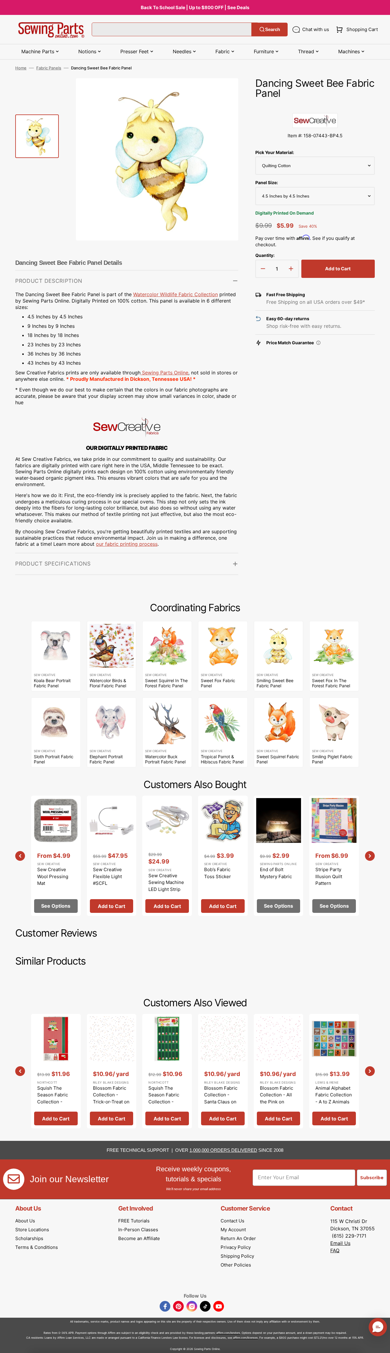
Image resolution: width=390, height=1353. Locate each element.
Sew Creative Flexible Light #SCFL (107, 876)
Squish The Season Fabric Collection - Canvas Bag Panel (52, 1101)
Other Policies (236, 1265)
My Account (233, 1229)
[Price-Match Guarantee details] (318, 343)
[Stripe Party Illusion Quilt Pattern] (334, 856)
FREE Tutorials (134, 1221)
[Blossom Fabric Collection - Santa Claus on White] (223, 1071)
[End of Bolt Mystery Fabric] (278, 856)
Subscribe (372, 1177)
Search (272, 29)
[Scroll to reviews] (315, 107)
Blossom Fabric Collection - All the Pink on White (276, 1098)
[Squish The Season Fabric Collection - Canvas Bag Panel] (56, 1071)
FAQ (334, 1250)
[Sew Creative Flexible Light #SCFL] (111, 856)
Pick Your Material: (274, 152)
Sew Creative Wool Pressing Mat (52, 876)
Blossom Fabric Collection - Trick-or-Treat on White (111, 1098)
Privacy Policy (236, 1247)
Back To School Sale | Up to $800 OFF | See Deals (195, 7)
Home (21, 67)
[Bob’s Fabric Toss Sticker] (223, 856)
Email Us (340, 1243)
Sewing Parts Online (165, 373)
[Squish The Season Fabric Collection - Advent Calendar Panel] (167, 1071)
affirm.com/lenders (228, 1332)
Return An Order (238, 1238)
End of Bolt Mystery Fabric (276, 873)
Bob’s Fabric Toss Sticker (217, 873)
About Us (25, 1221)
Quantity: (265, 255)
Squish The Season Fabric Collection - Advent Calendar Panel (166, 1101)
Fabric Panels (48, 67)
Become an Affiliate (139, 1238)
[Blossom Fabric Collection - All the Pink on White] (278, 1071)
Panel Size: (266, 182)
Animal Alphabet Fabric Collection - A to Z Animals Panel (333, 1098)
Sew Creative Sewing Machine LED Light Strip (166, 882)
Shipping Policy (237, 1256)
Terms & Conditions (36, 1247)
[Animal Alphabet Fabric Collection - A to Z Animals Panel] (334, 1071)
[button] (355, 29)
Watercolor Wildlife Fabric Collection (175, 294)
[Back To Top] (381, 1344)
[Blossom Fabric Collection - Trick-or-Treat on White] (111, 1071)
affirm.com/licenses (245, 1337)
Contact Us (232, 1221)
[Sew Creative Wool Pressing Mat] (56, 856)
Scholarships (29, 1238)
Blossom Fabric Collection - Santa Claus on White (220, 1098)
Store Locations (32, 1229)
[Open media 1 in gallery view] (224, 92)
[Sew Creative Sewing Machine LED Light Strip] (167, 856)
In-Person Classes (138, 1229)
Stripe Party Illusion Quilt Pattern (328, 876)
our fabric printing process (127, 544)
